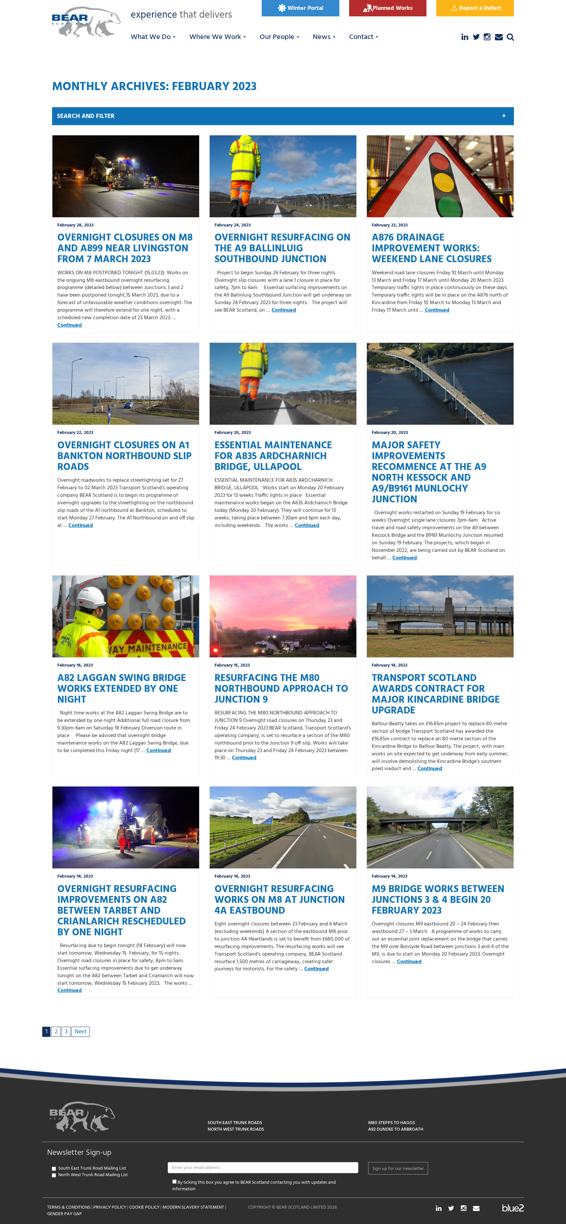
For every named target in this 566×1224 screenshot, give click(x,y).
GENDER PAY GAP (64, 1214)
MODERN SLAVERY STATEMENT (193, 1207)
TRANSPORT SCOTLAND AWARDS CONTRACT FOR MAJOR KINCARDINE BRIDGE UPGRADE (436, 694)
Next (81, 1032)
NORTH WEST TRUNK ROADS (236, 1129)
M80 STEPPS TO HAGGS (391, 1123)
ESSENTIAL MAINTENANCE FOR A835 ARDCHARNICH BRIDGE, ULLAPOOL (273, 456)
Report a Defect (480, 8)
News (322, 37)
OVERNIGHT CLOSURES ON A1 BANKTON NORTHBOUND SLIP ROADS (124, 456)
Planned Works (393, 8)
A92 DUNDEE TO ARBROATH (395, 1129)
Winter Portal (305, 8)
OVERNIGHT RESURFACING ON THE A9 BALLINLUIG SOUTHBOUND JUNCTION (282, 248)
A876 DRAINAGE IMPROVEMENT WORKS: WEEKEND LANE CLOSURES (432, 248)
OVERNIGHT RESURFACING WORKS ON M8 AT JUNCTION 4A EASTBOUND (280, 900)
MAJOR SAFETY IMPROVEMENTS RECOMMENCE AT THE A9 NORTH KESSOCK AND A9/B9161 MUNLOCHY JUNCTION (429, 473)
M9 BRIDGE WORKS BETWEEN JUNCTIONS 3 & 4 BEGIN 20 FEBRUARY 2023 (438, 900)
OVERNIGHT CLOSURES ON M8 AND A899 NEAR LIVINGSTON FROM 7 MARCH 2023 (125, 248)
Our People (278, 37)
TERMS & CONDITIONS (68, 1207)
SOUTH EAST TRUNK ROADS (235, 1123)
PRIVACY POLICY (109, 1207)
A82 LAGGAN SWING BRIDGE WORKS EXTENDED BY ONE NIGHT (121, 689)
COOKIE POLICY (144, 1207)
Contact (362, 37)
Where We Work (216, 37)
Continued (69, 325)
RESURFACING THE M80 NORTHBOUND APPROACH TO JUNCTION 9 (281, 689)
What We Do (151, 37)
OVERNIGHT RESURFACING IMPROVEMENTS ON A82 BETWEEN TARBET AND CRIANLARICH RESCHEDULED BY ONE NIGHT (121, 911)
